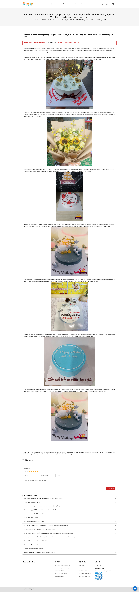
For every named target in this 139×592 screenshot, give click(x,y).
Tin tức (34, 19)
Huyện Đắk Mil (42, 19)
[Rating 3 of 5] (34, 472)
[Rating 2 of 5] (32, 472)
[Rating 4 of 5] (35, 472)
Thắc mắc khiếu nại (59, 576)
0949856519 (52, 42)
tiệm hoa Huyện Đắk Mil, (85, 452)
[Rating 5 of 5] (37, 472)
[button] (107, 4)
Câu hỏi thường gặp (84, 570)
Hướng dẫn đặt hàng (60, 570)
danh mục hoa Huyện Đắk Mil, (49, 454)
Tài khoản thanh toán (84, 576)
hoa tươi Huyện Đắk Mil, (34, 452)
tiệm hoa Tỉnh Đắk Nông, (98, 452)
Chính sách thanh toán (61, 573)
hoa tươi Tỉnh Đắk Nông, (47, 452)
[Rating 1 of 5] (30, 472)
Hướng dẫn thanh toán (85, 573)
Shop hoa (81, 568)
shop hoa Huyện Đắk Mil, (59, 452)
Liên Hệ (82, 4)
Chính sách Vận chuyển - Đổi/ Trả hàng (64, 568)
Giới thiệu (57, 4)
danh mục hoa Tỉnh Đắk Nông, (64, 454)
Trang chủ (49, 4)
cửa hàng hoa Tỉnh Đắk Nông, (34, 454)
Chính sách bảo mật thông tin (62, 565)
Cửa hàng (75, 4)
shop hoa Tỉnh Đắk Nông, (72, 452)
